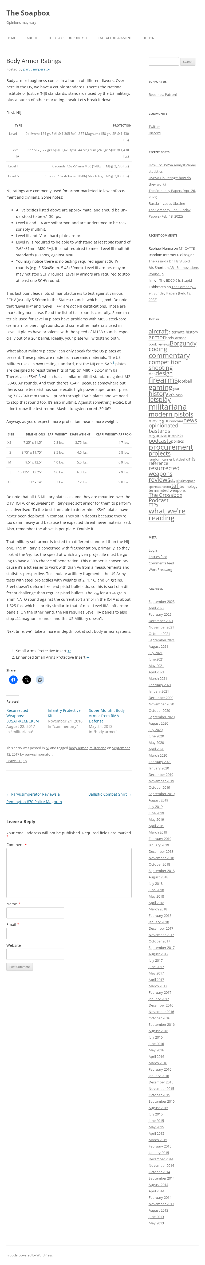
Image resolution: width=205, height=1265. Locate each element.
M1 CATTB (187, 248)
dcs (152, 373)
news (190, 420)
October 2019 (159, 787)
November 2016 (161, 1011)
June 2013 (156, 1216)
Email (12, 924)
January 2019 (159, 845)
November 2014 (161, 1165)
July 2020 (156, 729)
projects (160, 453)
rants (190, 458)
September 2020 (162, 716)
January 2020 (159, 768)
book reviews (159, 344)
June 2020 (156, 736)
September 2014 (162, 1178)
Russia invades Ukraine (167, 203)
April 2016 (156, 1056)
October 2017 (159, 941)
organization (161, 436)
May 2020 (156, 742)
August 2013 (158, 1210)
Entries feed (158, 556)
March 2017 (158, 986)
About (32, 38)
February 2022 (160, 614)
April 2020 (156, 749)
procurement (171, 447)
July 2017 (156, 960)
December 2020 (161, 697)
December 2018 (161, 851)
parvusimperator (36, 69)
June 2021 (156, 659)
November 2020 (161, 704)
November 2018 (161, 857)
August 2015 (158, 1107)
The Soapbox (28, 13)
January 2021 (159, 691)
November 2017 (161, 934)
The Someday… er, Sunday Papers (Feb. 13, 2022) (172, 293)
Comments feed (161, 563)
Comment (16, 844)
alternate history (183, 332)
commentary (169, 355)
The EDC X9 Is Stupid (175, 280)
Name (13, 903)
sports (153, 487)
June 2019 (156, 813)
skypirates (178, 480)
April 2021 (156, 672)
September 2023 (162, 601)
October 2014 (159, 1171)
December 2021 (161, 620)
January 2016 (159, 1075)
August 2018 (158, 877)
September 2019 (162, 793)
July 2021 (156, 652)
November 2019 (161, 781)
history (158, 393)
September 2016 (162, 1024)
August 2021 (158, 646)
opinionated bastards (163, 428)
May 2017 (156, 973)
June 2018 (156, 889)
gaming (160, 387)
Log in (153, 550)
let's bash (175, 394)
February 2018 (160, 915)
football (185, 381)
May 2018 (156, 896)
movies (177, 421)
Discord (155, 133)
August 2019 (158, 800)
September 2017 (162, 947)
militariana (97, 747)
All (47, 747)
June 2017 (156, 966)
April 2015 (156, 1133)
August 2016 (158, 1030)
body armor (78, 747)
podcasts (160, 440)
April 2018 (156, 902)
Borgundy (183, 343)
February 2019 (160, 838)
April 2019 (156, 825)
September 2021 (162, 640)
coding (158, 349)
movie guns (160, 421)
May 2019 (156, 819)
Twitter (154, 126)
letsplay (160, 399)
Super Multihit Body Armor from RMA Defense (107, 716)
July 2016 (156, 1037)
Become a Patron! (163, 94)
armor (157, 337)
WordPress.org (160, 569)
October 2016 (159, 1018)
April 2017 (156, 979)
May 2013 (156, 1223)
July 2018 (156, 883)
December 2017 (161, 928)
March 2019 (158, 832)
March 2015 (158, 1139)
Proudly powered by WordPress (29, 1255)
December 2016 (161, 1005)
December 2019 (161, 774)
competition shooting (165, 365)
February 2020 (160, 761)
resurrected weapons (164, 470)
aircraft (158, 331)
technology (189, 486)
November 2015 (161, 1088)
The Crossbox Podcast (67, 38)
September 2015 (162, 1101)
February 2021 (160, 684)
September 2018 (162, 870)
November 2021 (161, 627)
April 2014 (156, 1191)
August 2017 (158, 954)
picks (178, 435)
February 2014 (160, 1197)
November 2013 (161, 1203)
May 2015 (156, 1127)
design (164, 373)
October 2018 (159, 864)
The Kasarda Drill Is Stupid (169, 261)
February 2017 (160, 992)
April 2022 (156, 608)
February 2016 (160, 1069)
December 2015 (161, 1082)
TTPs (153, 505)
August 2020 (158, 723)
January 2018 (159, 922)
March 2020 (158, 755)
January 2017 (159, 998)
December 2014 (161, 1159)
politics (177, 441)
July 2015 (156, 1114)
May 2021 (156, 665)
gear (175, 388)
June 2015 (156, 1120)
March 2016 (158, 1062)
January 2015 (159, 1152)
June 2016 (156, 1043)
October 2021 (159, 633)
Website (13, 945)
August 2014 (158, 1184)
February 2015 (160, 1146)
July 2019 (156, 806)
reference (158, 463)
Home (11, 38)
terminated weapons (167, 490)
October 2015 (159, 1095)
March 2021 (158, 678)
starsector (164, 487)
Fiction (149, 38)
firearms (163, 380)
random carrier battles (166, 459)
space (191, 480)
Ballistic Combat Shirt (110, 794)
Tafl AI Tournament (115, 38)
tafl (175, 485)
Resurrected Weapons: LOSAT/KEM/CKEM (22, 716)
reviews (159, 479)
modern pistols (171, 414)
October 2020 (159, 710)
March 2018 (158, 909)
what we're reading (167, 514)
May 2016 (156, 1050)
